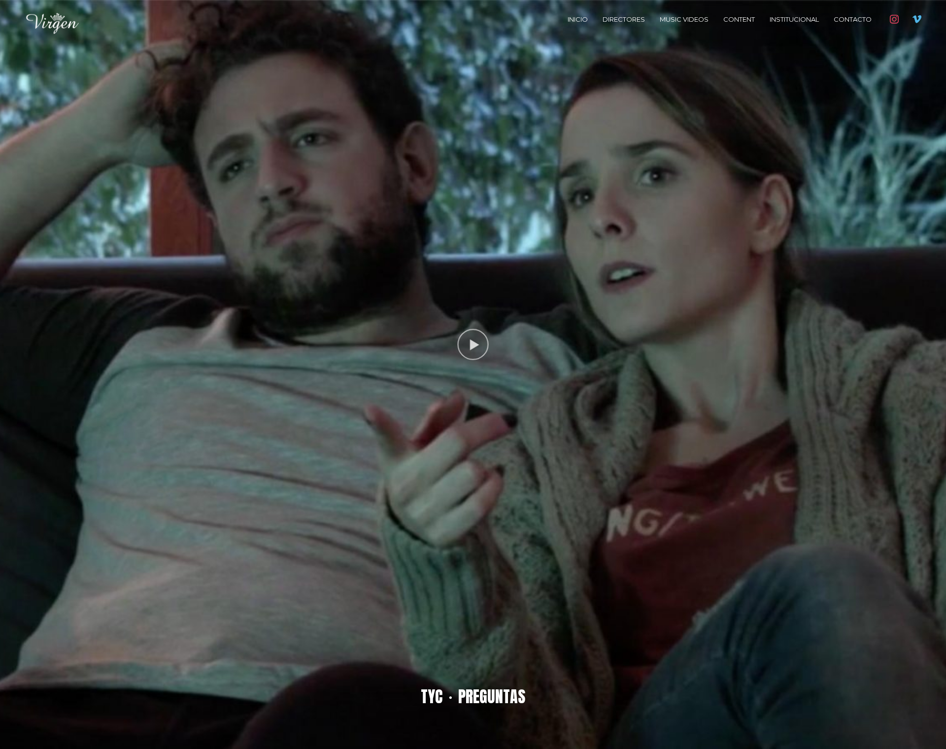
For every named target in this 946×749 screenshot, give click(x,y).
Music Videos (684, 19)
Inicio (578, 19)
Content (739, 19)
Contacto (853, 19)
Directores (624, 19)
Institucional (794, 19)
